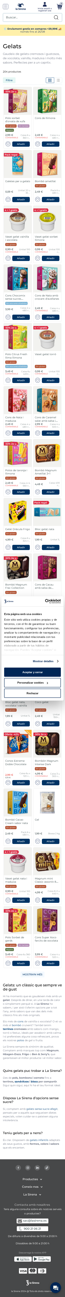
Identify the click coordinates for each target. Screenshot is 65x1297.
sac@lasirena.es (35, 1220)
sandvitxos (22, 1081)
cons (20, 1021)
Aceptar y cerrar (32, 672)
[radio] (50, 80)
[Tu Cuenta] (44, 6)
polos (20, 1040)
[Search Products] (56, 17)
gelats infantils (39, 1140)
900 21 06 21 (32, 1228)
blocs (34, 1081)
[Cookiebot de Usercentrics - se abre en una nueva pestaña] (46, 601)
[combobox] (32, 17)
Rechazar (32, 693)
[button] (21, 144)
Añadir (21, 144)
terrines (8, 1029)
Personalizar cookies (30, 682)
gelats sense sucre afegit (42, 1109)
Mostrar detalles (43, 661)
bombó (16, 1025)
